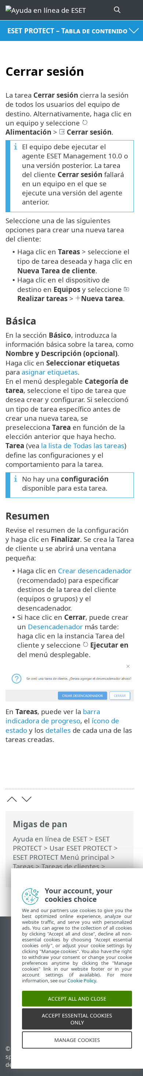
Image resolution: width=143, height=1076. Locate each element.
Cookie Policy (81, 987)
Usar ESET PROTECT (81, 847)
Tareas (23, 866)
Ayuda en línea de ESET (50, 838)
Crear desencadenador (95, 570)
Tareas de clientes (70, 866)
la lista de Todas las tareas (82, 445)
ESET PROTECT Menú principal (61, 857)
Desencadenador (55, 626)
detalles (58, 730)
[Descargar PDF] (106, 772)
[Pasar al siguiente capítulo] (26, 799)
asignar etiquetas (50, 371)
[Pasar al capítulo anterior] (12, 799)
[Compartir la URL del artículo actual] (87, 772)
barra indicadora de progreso (53, 716)
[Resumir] (125, 772)
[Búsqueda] (118, 10)
